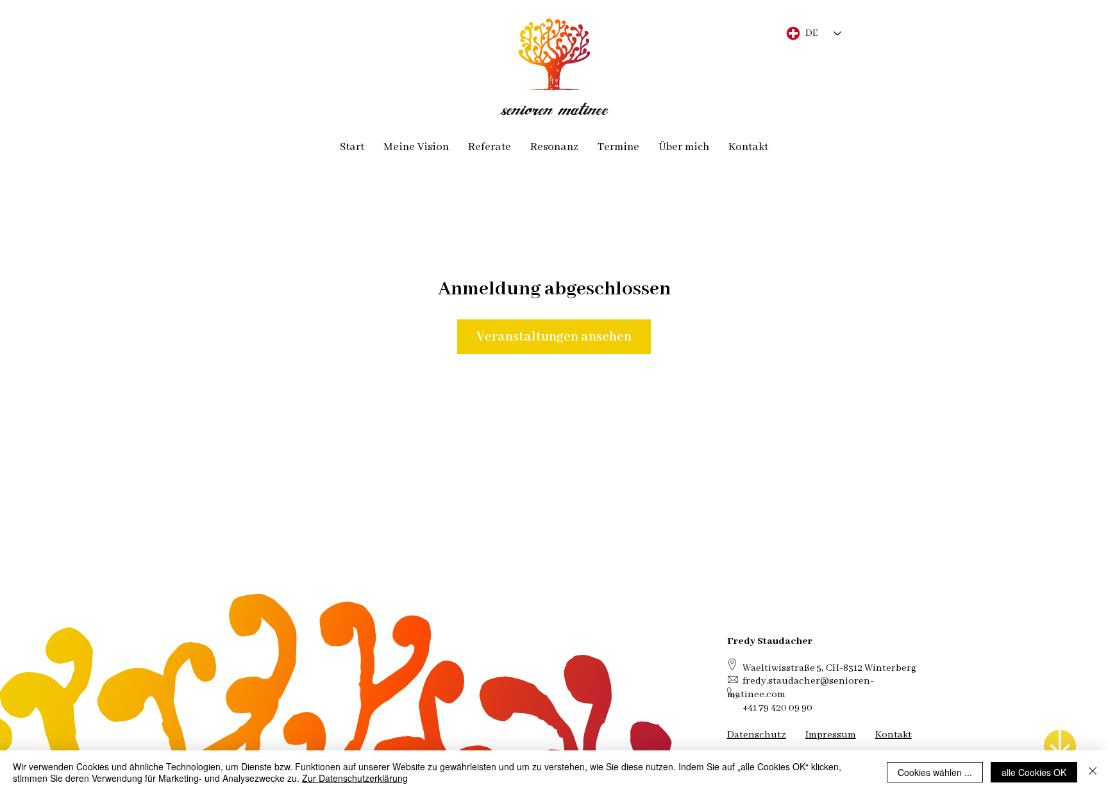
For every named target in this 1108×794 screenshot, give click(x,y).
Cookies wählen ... (935, 772)
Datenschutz (756, 735)
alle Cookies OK (1034, 772)
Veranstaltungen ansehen (554, 336)
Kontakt (893, 735)
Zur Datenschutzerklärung (355, 778)
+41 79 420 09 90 (777, 708)
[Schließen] (1092, 772)
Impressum (830, 735)
